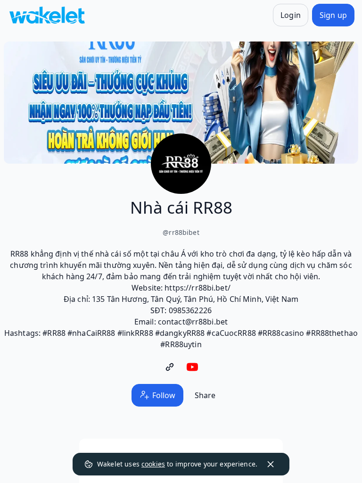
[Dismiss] (270, 464)
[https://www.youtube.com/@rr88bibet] (192, 367)
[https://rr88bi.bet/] (169, 367)
